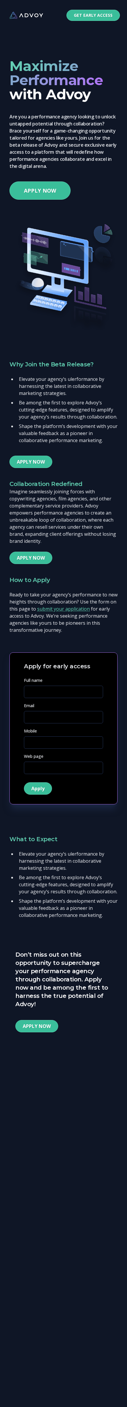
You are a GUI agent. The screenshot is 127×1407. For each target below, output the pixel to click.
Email (29, 705)
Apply (38, 788)
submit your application (63, 609)
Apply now (40, 190)
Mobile (30, 731)
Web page (33, 756)
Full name (33, 680)
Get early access (93, 15)
